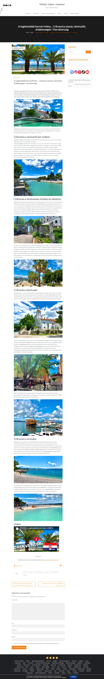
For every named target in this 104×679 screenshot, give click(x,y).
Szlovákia (75, 670)
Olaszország (17, 670)
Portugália (25, 670)
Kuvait (69, 666)
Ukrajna (50, 672)
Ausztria (49, 661)
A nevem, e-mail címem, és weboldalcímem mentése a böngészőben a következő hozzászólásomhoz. (36, 643)
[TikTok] (83, 72)
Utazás (31, 32)
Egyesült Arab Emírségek (58, 663)
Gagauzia (69, 665)
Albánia (27, 661)
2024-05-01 (17, 77)
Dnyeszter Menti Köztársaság (42, 663)
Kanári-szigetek (45, 666)
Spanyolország (47, 670)
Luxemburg (31, 668)
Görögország (77, 665)
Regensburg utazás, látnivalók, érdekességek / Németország (53, 584)
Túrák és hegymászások (40, 672)
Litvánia (24, 668)
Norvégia (89, 668)
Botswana (74, 661)
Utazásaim (56, 672)
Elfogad (73, 676)
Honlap (13, 636)
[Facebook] (72, 72)
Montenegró (72, 668)
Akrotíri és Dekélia (19, 661)
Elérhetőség (87, 663)
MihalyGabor (18, 565)
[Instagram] (76, 72)
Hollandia (85, 665)
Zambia (69, 672)
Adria (24, 572)
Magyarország (39, 668)
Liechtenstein (17, 668)
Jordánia (37, 666)
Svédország (61, 670)
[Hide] (0, 12)
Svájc (55, 670)
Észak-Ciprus (27, 665)
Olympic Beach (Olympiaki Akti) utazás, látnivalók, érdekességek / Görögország (22, 584)
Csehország (17, 663)
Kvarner (47, 572)
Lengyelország (77, 666)
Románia (32, 670)
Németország (81, 668)
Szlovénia (81, 670)
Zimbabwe (76, 672)
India (27, 666)
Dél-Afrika (30, 663)
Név (13, 623)
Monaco (65, 668)
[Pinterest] (79, 72)
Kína (58, 666)
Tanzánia (88, 670)
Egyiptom (79, 663)
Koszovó (64, 666)
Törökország (30, 672)
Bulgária (81, 661)
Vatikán (63, 672)
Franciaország (61, 665)
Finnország (53, 665)
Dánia (24, 663)
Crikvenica (30, 572)
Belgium (55, 661)
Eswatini (19, 665)
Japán (31, 666)
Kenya (53, 666)
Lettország (85, 666)
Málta (47, 668)
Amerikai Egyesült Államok (38, 661)
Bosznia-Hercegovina (64, 661)
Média (52, 668)
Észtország (45, 665)
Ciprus (87, 661)
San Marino (39, 670)
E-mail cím (14, 630)
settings (64, 677)
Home (27, 32)
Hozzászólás (15, 600)
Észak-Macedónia (36, 665)
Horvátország (39, 572)
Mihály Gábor (54, 572)
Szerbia (68, 670)
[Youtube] (87, 72)
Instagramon (54, 560)
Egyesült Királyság (70, 663)
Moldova (58, 668)
